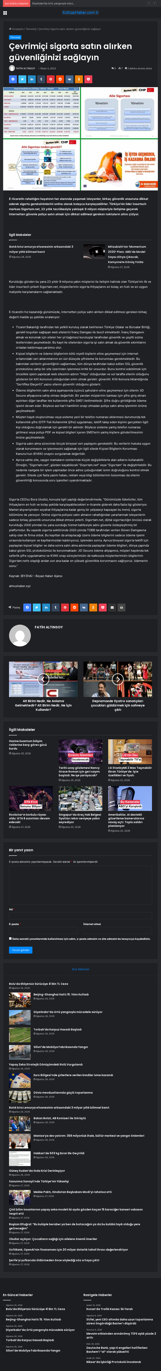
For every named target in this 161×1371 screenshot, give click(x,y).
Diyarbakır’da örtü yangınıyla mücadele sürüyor (60, 3)
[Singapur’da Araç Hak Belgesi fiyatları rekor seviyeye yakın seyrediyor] (80, 798)
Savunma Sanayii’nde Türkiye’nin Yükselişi (39, 1181)
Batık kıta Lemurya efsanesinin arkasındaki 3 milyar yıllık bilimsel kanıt (59, 1108)
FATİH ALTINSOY (25, 68)
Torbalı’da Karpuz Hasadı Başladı (58, 1029)
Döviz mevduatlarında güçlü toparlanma (63, 1093)
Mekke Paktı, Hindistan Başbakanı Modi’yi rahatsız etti (73, 1192)
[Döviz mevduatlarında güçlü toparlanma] (20, 1097)
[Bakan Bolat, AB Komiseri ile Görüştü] (20, 1123)
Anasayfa (17, 28)
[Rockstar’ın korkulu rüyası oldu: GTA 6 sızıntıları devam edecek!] (31, 798)
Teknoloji (31, 28)
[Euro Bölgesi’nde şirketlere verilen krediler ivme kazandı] (20, 1080)
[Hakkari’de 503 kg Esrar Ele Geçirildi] (20, 1158)
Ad (12, 909)
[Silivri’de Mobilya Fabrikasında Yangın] (20, 1052)
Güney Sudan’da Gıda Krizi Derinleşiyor (37, 1171)
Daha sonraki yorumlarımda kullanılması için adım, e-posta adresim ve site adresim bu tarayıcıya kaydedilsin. (81, 938)
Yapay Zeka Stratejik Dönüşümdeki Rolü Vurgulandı (46, 1064)
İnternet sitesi (92, 924)
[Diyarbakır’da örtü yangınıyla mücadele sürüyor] (20, 1017)
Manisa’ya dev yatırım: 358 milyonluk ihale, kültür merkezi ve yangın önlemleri (89, 1136)
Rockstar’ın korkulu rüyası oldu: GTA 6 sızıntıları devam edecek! (29, 818)
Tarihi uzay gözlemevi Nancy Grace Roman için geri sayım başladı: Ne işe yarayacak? (79, 771)
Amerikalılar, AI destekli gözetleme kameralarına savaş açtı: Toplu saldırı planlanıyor (126, 820)
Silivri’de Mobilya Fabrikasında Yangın (61, 1047)
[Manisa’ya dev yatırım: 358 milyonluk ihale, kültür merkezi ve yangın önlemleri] (20, 1141)
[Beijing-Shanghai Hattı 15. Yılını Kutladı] (20, 999)
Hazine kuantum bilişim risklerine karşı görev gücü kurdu (28, 745)
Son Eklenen (80, 969)
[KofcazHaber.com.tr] (80, 12)
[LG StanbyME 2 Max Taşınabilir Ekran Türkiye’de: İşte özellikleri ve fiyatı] (130, 751)
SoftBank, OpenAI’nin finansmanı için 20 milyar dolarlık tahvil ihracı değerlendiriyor (68, 1250)
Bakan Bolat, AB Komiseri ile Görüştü (60, 1118)
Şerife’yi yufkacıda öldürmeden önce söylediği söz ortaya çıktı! (54, 1260)
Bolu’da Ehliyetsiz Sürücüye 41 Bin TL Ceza (38, 984)
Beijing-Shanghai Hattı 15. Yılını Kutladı (61, 994)
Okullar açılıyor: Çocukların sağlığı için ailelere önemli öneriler (53, 1239)
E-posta (15, 924)
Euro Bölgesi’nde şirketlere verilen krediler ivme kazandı (73, 1075)
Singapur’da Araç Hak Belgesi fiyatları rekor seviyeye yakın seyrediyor (80, 818)
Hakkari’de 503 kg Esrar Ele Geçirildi (59, 1153)
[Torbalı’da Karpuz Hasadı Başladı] (20, 1035)
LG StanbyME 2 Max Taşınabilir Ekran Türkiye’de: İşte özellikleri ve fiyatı (130, 771)
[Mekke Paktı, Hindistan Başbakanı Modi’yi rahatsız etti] (20, 1197)
